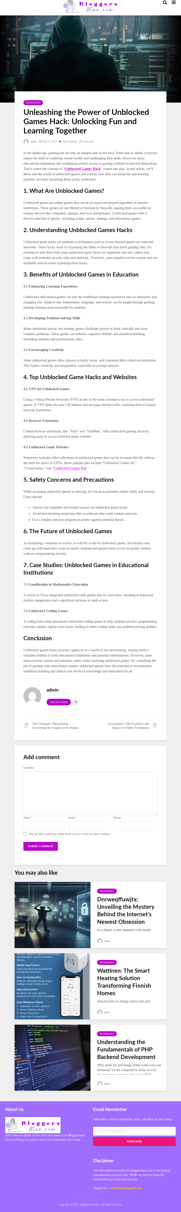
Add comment (69, 141)
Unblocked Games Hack (82, 169)
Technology (33, 102)
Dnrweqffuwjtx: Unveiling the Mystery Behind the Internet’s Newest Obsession (125, 911)
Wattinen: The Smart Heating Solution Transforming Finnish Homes (124, 982)
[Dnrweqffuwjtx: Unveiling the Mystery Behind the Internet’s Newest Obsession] (52, 914)
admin (33, 141)
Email (72, 817)
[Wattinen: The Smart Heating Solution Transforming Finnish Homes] (52, 986)
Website (117, 817)
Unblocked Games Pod (70, 468)
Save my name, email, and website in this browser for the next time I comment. (70, 834)
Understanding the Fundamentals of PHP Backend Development (126, 1049)
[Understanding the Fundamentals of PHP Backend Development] (52, 1057)
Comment (28, 767)
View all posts (59, 702)
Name (27, 817)
